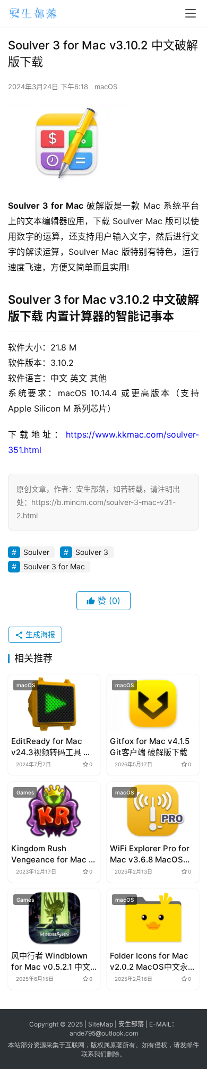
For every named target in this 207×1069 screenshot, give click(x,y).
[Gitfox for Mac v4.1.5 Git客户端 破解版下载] (153, 703)
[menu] (190, 13)
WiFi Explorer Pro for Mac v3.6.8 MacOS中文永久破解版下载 (150, 854)
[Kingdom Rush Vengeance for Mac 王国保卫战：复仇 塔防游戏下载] (54, 811)
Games (25, 792)
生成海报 (39, 634)
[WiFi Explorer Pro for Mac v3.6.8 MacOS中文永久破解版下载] (153, 811)
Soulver (36, 552)
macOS (105, 86)
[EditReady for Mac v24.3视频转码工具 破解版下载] (54, 703)
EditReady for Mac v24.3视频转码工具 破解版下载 (51, 747)
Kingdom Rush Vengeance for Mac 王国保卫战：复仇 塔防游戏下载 (54, 854)
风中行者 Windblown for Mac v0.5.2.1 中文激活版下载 (50, 961)
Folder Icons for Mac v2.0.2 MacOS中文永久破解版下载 (153, 961)
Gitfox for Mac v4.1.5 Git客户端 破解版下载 (149, 746)
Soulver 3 (91, 552)
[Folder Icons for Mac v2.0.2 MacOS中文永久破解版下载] (153, 918)
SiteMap (100, 1024)
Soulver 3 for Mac (54, 566)
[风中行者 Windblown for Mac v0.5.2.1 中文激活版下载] (54, 918)
